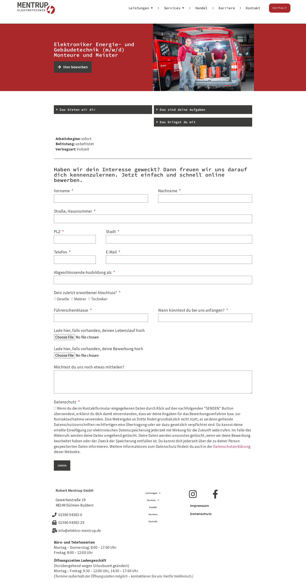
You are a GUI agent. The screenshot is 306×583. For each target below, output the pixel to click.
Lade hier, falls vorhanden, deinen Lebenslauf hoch (99, 330)
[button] (103, 109)
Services (172, 8)
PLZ (57, 231)
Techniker (99, 299)
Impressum (199, 505)
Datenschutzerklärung (231, 446)
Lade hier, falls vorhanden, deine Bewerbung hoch (98, 348)
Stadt (111, 231)
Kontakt (253, 8)
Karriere (227, 8)
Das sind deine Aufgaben (182, 110)
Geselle (63, 299)
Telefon (61, 251)
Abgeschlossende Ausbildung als (83, 272)
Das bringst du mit (177, 122)
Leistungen (139, 8)
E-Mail (112, 251)
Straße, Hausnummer (73, 211)
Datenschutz (65, 401)
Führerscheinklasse (71, 310)
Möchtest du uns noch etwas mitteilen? (89, 366)
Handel (201, 8)
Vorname (62, 190)
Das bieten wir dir (77, 110)
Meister (80, 299)
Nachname (168, 190)
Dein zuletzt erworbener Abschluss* (86, 292)
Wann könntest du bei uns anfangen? (191, 310)
